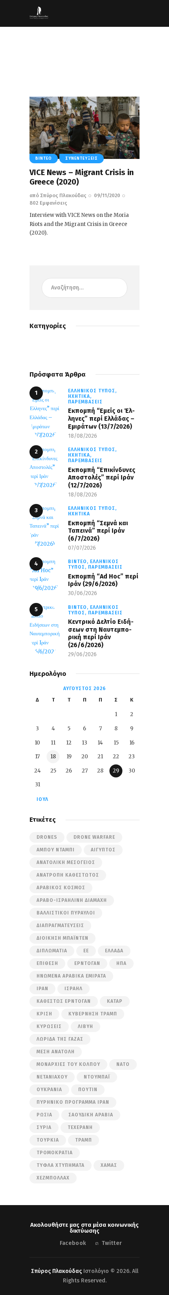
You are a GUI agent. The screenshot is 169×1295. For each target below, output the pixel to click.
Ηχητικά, (80, 396)
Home (41, 58)
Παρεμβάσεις (85, 402)
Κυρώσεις (49, 1026)
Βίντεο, (79, 561)
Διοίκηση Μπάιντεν (62, 938)
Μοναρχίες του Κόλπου (68, 1064)
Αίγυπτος (103, 850)
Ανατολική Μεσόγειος (66, 862)
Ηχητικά (79, 514)
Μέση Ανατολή (56, 1051)
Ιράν (42, 988)
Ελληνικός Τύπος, (92, 391)
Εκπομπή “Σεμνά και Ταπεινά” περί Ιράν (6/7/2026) (98, 530)
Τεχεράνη (80, 1127)
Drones (47, 837)
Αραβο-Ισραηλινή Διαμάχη (72, 900)
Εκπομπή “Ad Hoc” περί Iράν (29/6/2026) (103, 580)
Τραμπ (83, 1140)
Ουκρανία (49, 1089)
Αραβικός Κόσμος (61, 887)
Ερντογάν (87, 963)
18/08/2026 (82, 436)
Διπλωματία (52, 951)
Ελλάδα (114, 951)
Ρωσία (44, 1115)
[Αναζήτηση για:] (84, 287)
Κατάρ (115, 1001)
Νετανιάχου (52, 1077)
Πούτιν (87, 1089)
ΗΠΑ (121, 963)
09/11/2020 (107, 195)
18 (53, 756)
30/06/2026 (82, 593)
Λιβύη (85, 1026)
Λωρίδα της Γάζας (60, 1039)
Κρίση (44, 1014)
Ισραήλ (73, 988)
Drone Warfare (94, 837)
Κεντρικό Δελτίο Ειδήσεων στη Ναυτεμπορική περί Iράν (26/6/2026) (101, 633)
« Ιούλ (39, 799)
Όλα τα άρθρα (72, 58)
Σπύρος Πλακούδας (56, 1271)
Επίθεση (47, 963)
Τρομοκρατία (55, 1152)
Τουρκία (48, 1140)
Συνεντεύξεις (81, 158)
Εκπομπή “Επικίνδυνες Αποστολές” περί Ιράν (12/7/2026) (101, 477)
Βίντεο (43, 158)
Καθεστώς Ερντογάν (64, 1001)
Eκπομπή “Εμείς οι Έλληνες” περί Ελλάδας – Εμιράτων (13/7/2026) (101, 418)
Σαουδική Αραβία (90, 1115)
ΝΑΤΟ (123, 1064)
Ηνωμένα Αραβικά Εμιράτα (71, 976)
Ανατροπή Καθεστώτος (68, 875)
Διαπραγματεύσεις (60, 925)
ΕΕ (86, 951)
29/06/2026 (82, 654)
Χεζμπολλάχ (53, 1178)
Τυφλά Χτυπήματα (60, 1165)
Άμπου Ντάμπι (56, 850)
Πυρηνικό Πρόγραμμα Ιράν (73, 1102)
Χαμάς (109, 1165)
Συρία (44, 1127)
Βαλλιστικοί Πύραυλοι (66, 913)
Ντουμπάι (97, 1077)
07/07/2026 (82, 548)
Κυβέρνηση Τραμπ (92, 1014)
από (57, 195)
